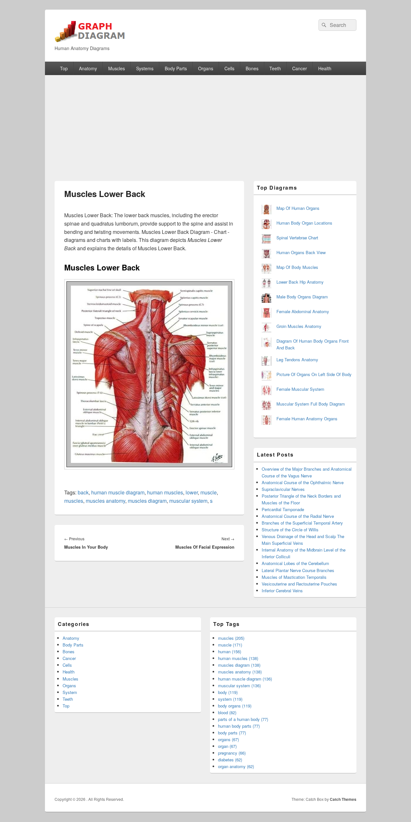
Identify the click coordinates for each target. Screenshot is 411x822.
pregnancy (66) (232, 753)
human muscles (165, 492)
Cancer (299, 68)
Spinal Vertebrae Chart (297, 238)
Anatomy (88, 68)
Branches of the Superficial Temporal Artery (302, 523)
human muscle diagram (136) (245, 679)
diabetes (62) (230, 760)
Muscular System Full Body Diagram (310, 404)
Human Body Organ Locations (304, 223)
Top (64, 68)
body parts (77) (232, 733)
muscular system (188, 500)
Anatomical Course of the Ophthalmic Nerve (303, 482)
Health (324, 68)
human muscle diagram (117, 492)
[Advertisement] (205, 123)
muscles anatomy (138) (240, 672)
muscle (208, 492)
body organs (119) (234, 706)
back (83, 492)
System (70, 692)
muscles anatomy (105, 500)
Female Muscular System (300, 389)
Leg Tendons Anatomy (297, 359)
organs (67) (228, 739)
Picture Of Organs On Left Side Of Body (314, 374)
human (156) (229, 651)
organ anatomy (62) (236, 766)
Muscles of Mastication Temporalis (294, 577)
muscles (73, 500)
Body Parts (176, 68)
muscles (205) (231, 638)
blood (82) (227, 712)
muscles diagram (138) (239, 665)
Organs (205, 68)
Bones (252, 68)
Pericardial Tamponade (283, 509)
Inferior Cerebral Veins (282, 590)
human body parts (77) (239, 726)
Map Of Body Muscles (297, 267)
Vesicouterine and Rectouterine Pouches (299, 584)
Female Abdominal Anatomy (302, 311)
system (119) (230, 699)
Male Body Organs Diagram (302, 297)
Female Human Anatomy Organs (306, 418)
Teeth (275, 68)
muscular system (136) (239, 685)
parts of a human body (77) (243, 719)
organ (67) (227, 746)
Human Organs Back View (301, 252)
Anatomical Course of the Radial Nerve (298, 516)
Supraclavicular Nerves (283, 489)
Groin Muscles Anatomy (298, 326)
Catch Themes (343, 799)
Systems (144, 68)
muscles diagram (147, 500)
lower (192, 492)
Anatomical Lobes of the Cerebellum (295, 563)
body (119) (228, 692)
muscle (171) (230, 645)
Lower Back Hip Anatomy (300, 282)
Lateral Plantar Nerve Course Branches (298, 570)
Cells (229, 68)
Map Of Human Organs (297, 208)
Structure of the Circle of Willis (290, 530)
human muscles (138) (238, 658)
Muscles (116, 68)
